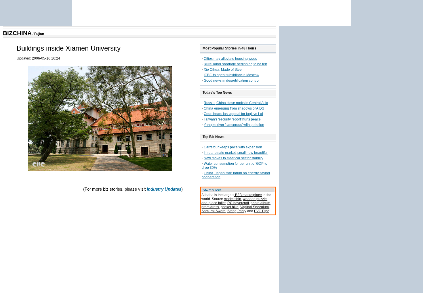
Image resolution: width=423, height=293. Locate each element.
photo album (260, 203)
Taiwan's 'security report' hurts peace (232, 119)
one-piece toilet (213, 203)
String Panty (236, 211)
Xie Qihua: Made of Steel (223, 70)
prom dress (210, 207)
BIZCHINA (17, 33)
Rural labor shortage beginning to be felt (235, 64)
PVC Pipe (261, 211)
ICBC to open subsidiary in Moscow (231, 75)
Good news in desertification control (232, 80)
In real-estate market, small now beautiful (236, 153)
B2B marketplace (248, 195)
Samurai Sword (213, 211)
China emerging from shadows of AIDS (234, 108)
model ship (232, 199)
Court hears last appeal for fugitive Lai (233, 114)
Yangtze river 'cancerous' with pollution (234, 125)
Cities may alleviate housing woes (230, 59)
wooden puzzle (255, 199)
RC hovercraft (238, 203)
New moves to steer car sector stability (233, 158)
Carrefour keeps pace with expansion (233, 147)
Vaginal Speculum (254, 207)
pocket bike (230, 207)
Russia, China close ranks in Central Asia (236, 103)
